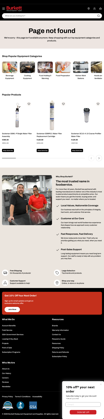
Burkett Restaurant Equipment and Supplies (25, 414)
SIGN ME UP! (83, 412)
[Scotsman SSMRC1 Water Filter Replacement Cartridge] (52, 115)
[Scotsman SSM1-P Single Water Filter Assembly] (17, 115)
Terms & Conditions (22, 397)
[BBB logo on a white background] (20, 405)
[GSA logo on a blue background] (33, 405)
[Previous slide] (91, 158)
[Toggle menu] (3, 8)
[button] (29, 104)
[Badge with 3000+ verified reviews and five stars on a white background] (7, 405)
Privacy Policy (7, 397)
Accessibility (37, 397)
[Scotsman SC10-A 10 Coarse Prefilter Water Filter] (86, 115)
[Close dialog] (101, 384)
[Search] (98, 15)
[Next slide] (99, 158)
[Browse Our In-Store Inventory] (88, 8)
